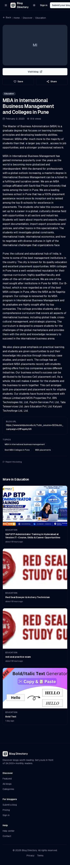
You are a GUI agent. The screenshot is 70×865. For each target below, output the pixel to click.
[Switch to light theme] (34, 5)
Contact (7, 836)
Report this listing (14, 462)
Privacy (31, 855)
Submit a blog (10, 804)
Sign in (43, 5)
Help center (8, 830)
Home (17, 17)
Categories (8, 789)
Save (20, 81)
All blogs (7, 783)
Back (8, 17)
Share (53, 81)
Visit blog (33, 71)
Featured (7, 778)
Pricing (6, 810)
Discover (27, 17)
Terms (40, 855)
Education (40, 17)
